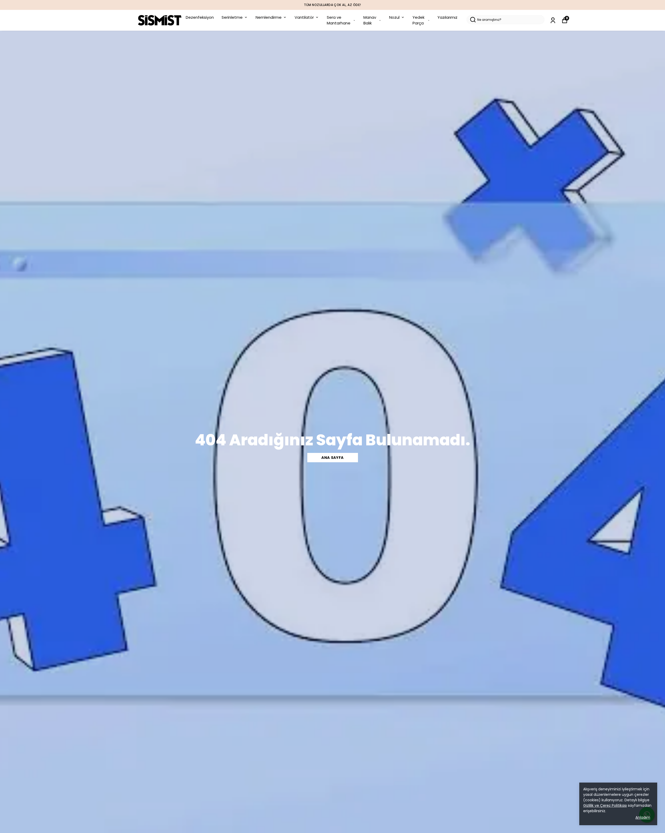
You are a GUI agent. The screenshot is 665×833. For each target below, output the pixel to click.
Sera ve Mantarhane (338, 20)
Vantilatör (304, 17)
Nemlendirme (269, 17)
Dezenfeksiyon (200, 17)
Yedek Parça (418, 20)
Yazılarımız (447, 17)
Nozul (394, 17)
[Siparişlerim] (553, 20)
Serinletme (232, 17)
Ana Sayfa (332, 457)
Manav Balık (369, 20)
